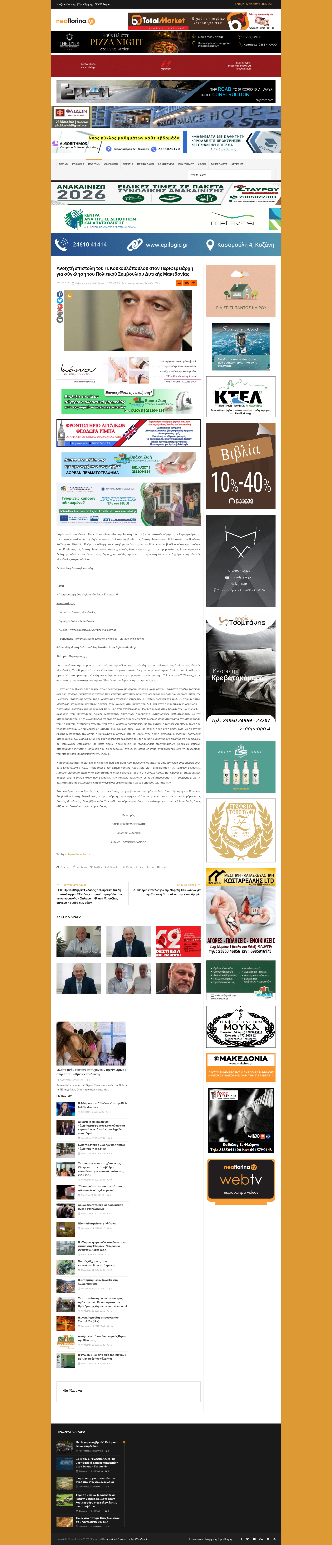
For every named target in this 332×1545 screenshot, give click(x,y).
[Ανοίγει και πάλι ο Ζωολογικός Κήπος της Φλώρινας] (65, 1342)
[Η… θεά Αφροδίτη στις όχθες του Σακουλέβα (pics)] (65, 1323)
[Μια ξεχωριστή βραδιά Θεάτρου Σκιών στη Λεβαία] (64, 1447)
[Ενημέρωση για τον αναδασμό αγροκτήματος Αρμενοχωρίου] (64, 1483)
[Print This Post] (59, 319)
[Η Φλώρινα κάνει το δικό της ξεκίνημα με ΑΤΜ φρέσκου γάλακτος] (65, 1360)
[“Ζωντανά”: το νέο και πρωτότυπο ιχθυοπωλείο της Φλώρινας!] (65, 1192)
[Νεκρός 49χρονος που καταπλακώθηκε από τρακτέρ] (65, 1267)
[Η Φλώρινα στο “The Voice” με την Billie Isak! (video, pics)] (65, 1109)
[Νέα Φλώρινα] (75, 21)
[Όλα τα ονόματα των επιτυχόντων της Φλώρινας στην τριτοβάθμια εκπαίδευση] (91, 1044)
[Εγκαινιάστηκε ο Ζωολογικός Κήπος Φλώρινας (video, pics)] (65, 1150)
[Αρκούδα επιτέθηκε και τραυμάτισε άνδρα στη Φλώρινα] (65, 1211)
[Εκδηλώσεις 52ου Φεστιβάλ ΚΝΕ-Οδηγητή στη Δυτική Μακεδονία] (178, 941)
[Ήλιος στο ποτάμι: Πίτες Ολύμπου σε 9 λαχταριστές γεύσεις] (64, 1523)
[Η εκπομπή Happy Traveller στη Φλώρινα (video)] (65, 1286)
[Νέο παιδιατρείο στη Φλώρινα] (65, 1229)
